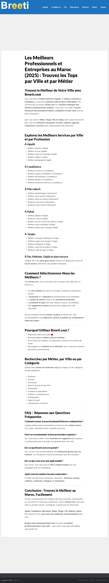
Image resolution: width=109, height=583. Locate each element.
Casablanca (56, 7)
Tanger (103, 7)
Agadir (45, 7)
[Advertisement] (54, 32)
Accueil (80, 580)
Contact (92, 580)
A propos (86, 580)
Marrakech (74, 7)
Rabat (94, 7)
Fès (65, 7)
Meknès (85, 7)
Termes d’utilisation (102, 580)
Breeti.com (16, 580)
